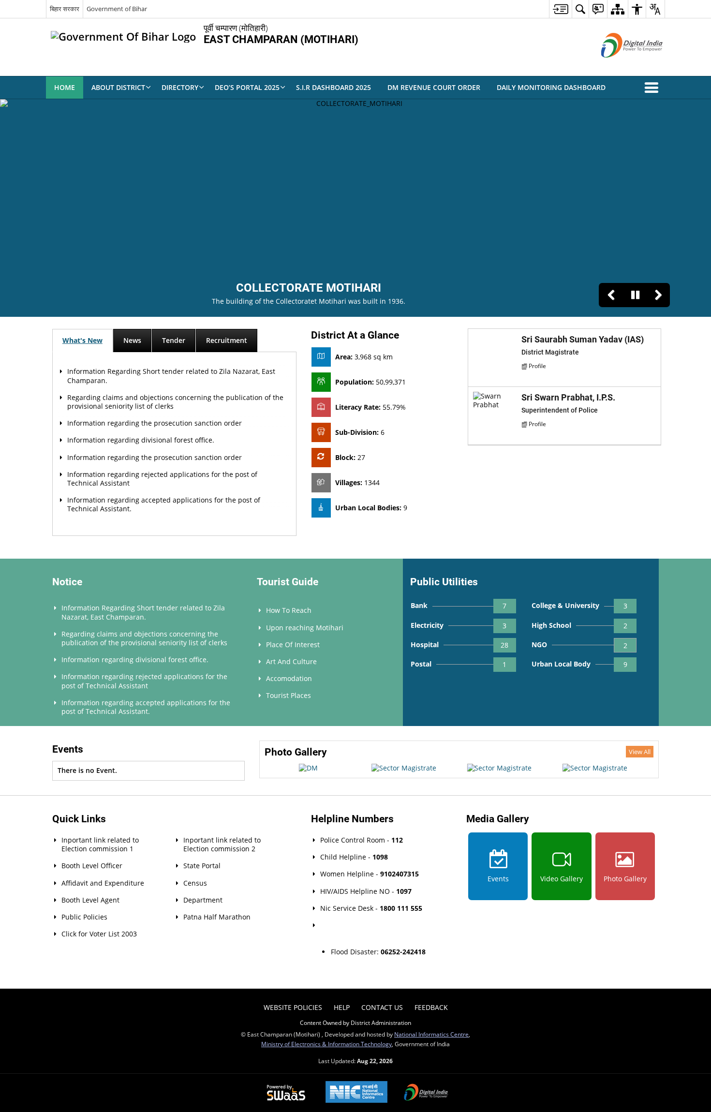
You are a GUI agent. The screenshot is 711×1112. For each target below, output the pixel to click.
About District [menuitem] (118, 87)
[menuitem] (560, 9)
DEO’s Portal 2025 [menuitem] (247, 87)
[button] (653, 87)
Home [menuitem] (64, 87)
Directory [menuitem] (180, 87)
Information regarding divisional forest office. (140, 440)
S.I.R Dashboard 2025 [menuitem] (333, 87)
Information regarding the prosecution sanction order (154, 423)
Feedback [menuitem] (431, 1007)
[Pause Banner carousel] (635, 295)
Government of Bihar (117, 8)
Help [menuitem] (342, 1007)
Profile (537, 366)
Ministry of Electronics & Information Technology (326, 1044)
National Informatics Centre (431, 1034)
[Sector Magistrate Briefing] (308, 768)
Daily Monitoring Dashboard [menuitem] (551, 87)
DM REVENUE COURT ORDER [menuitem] (433, 87)
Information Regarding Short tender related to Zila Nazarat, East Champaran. (171, 376)
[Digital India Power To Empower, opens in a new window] (426, 1093)
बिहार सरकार (64, 8)
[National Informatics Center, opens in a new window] (356, 1093)
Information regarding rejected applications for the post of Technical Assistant (162, 479)
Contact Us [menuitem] (382, 1007)
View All (640, 751)
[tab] (82, 340)
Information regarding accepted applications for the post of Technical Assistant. (163, 504)
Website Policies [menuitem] (293, 1007)
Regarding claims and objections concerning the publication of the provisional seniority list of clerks (175, 402)
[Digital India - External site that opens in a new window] (620, 65)
